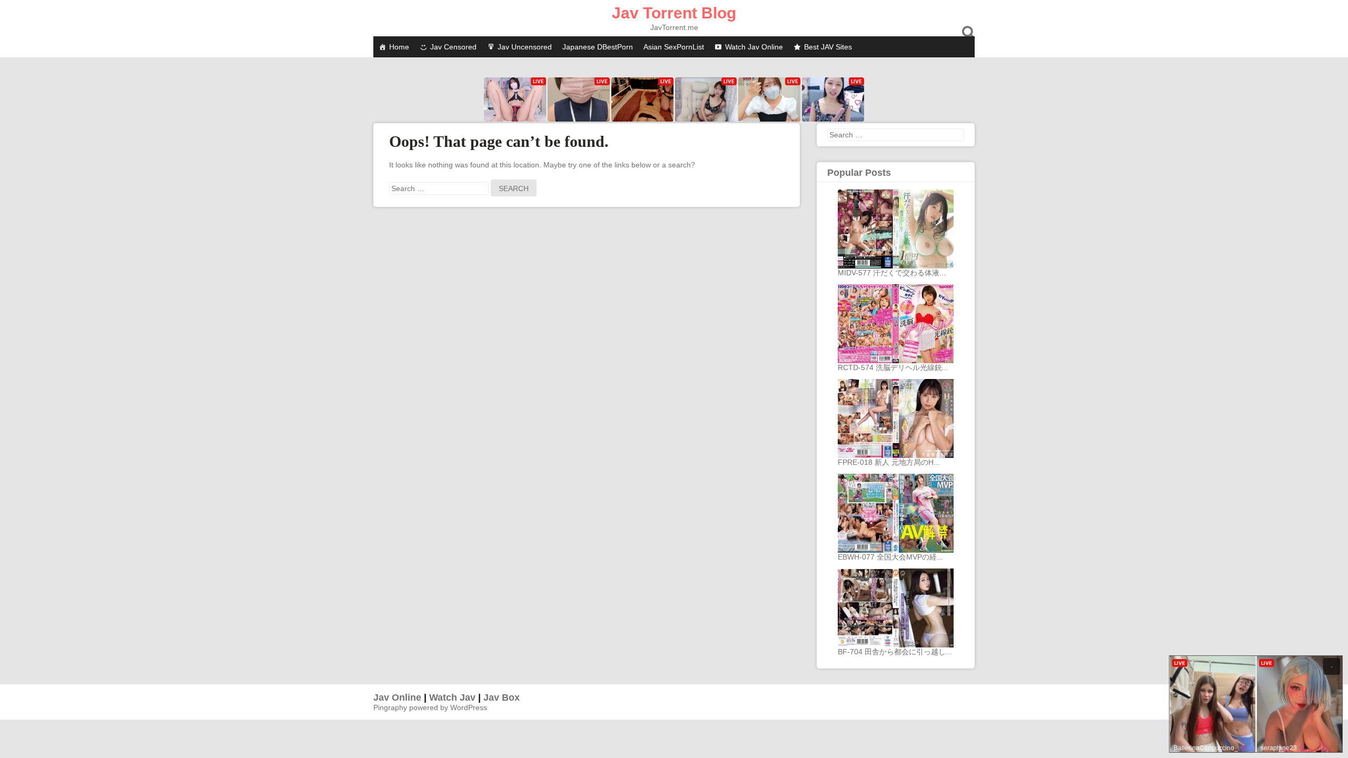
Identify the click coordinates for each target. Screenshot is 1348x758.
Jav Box (501, 697)
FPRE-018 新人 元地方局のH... (889, 462)
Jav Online (397, 697)
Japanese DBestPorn (597, 47)
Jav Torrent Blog (674, 13)
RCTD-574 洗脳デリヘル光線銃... (893, 367)
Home (399, 47)
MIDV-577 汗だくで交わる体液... (892, 272)
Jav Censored (453, 47)
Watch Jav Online (754, 47)
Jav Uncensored (525, 47)
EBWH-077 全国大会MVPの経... (890, 557)
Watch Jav (452, 697)
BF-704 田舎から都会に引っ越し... (895, 651)
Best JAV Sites (828, 47)
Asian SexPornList (673, 47)
